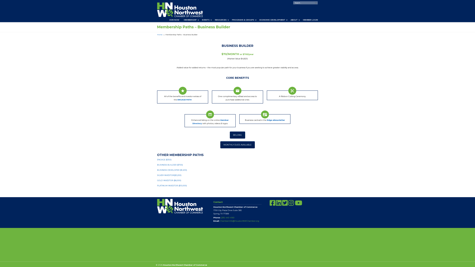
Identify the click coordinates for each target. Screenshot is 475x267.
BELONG (237, 135)
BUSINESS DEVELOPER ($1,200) (172, 170)
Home (159, 35)
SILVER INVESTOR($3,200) (169, 175)
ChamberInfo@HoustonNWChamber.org (239, 221)
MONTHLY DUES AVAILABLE (238, 145)
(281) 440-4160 (227, 217)
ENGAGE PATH (185, 100)
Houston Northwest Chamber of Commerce (183, 9)
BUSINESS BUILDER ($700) (170, 165)
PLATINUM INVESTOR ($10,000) (172, 185)
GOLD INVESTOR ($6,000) (169, 180)
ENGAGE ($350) (164, 159)
